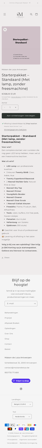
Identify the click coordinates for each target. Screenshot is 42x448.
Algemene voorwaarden (28, 439)
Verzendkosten (16, 97)
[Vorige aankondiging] (4, 3)
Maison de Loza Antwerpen (23, 433)
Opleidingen (10, 328)
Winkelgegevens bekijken (15, 130)
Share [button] (6, 258)
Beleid (7, 349)
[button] (4, 14)
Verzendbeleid (12, 443)
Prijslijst (8, 318)
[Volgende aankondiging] (37, 3)
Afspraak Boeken (12, 323)
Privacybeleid (12, 439)
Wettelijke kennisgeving (28, 443)
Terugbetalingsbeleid (29, 436)
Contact (8, 344)
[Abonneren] (34, 303)
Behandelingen (11, 313)
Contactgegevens (13, 436)
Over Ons (9, 334)
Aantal (4, 103)
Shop (7, 339)
